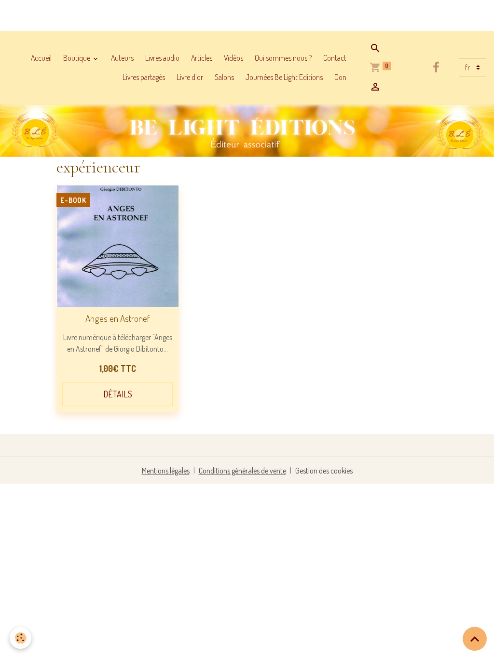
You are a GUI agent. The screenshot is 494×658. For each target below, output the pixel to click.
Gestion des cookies (324, 470)
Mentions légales (166, 470)
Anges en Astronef (117, 318)
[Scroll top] (475, 639)
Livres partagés (144, 77)
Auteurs (122, 58)
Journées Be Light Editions (284, 77)
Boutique (77, 58)
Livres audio (162, 58)
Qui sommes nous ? (283, 58)
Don (340, 77)
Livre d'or (190, 77)
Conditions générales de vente (242, 470)
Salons (224, 77)
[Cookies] (20, 638)
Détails (117, 394)
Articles (201, 58)
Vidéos (233, 58)
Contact (334, 58)
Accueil (41, 58)
